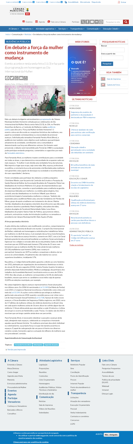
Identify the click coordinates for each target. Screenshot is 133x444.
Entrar (123, 2)
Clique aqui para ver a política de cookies (31, 442)
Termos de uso (108, 376)
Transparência (76, 28)
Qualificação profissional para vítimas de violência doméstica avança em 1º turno (83, 202)
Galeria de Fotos (113, 85)
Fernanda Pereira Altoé (23, 345)
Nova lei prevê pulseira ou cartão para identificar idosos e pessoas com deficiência (83, 220)
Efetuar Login (107, 394)
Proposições (44, 368)
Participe (75, 22)
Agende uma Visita (15, 376)
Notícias (28, 34)
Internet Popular (77, 383)
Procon (73, 380)
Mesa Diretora (13, 368)
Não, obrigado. (111, 435)
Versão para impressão (17, 349)
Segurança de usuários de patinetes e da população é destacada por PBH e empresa (83, 114)
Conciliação (75, 372)
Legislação (43, 364)
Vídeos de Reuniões (47, 409)
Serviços (62, 28)
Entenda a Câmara (14, 364)
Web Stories (82, 41)
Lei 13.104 (15, 292)
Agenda (42, 22)
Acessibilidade (73, 2)
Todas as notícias (76, 245)
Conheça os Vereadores (17, 406)
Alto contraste (85, 2)
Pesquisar (107, 64)
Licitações (74, 397)
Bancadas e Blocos (14, 410)
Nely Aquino (38, 345)
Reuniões (43, 372)
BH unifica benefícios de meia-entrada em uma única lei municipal (83, 167)
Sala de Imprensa (114, 79)
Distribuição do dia (46, 394)
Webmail (105, 386)
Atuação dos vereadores (80, 401)
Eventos (29, 22)
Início (7, 34)
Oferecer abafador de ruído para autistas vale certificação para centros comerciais (83, 132)
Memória (10, 380)
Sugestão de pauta (51, 345)
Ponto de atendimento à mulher (80, 388)
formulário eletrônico (15, 153)
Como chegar (12, 372)
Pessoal (73, 409)
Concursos (74, 420)
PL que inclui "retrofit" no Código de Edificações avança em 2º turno (83, 238)
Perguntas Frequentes (111, 368)
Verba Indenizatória (78, 412)
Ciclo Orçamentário (47, 380)
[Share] (26, 78)
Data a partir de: (108, 54)
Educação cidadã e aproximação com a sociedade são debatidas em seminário (83, 150)
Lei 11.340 (44, 287)
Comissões (43, 376)
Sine (72, 368)
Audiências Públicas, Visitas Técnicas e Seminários (50, 388)
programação (46, 119)
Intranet (105, 390)
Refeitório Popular (77, 364)
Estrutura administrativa (17, 383)
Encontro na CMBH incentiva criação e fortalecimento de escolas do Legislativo (82, 185)
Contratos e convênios (79, 416)
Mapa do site (96, 2)
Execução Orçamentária (80, 405)
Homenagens (44, 383)
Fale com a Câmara (58, 22)
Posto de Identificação (79, 376)
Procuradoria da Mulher (16, 387)
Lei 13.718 (40, 298)
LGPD (72, 424)
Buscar (104, 46)
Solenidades (44, 412)
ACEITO (99, 434)
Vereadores (27, 28)
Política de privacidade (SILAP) (111, 381)
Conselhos (11, 413)
